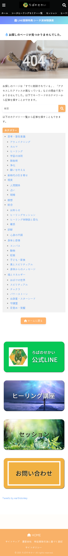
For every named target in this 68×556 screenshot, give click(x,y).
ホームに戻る (35, 321)
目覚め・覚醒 (17, 308)
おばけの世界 (17, 280)
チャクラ (15, 289)
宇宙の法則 (16, 156)
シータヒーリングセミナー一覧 (27, 13)
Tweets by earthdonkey (15, 498)
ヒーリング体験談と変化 (24, 219)
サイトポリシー (33, 547)
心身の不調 (16, 235)
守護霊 (14, 303)
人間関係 (15, 185)
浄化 (12, 165)
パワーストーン (19, 294)
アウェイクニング (20, 142)
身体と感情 (14, 240)
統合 (10, 205)
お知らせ (15, 210)
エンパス (15, 246)
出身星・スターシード (22, 298)
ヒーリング (16, 151)
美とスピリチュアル (21, 264)
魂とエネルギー (16, 274)
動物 (12, 250)
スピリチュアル (19, 284)
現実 (10, 180)
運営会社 (27, 541)
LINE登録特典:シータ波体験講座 (35, 20)
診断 (10, 229)
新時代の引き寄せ (18, 175)
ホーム (4, 13)
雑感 (12, 224)
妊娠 (12, 255)
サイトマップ (12, 541)
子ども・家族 (17, 260)
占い (12, 190)
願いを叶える (17, 170)
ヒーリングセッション (22, 215)
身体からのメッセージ (22, 269)
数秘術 (14, 160)
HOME (36, 535)
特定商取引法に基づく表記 (48, 541)
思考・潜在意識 (16, 136)
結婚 (12, 195)
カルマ (14, 146)
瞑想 (10, 200)
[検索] (61, 108)
